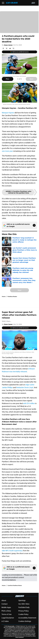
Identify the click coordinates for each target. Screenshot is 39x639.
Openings (21, 600)
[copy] (13, 48)
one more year (7, 151)
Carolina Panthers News (15, 585)
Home (4, 296)
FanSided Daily (24, 607)
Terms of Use (7, 614)
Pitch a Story (6, 611)
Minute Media (11, 626)
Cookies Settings (24, 621)
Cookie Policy (23, 614)
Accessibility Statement (27, 618)
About (4, 600)
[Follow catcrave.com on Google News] (34, 225)
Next (31, 79)
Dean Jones (8, 45)
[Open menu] (3, 3)
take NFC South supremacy (12, 551)
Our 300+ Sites (23, 604)
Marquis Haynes (8, 113)
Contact (4, 604)
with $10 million (29, 403)
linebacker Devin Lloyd (24, 387)
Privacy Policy (23, 611)
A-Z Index (5, 621)
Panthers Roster (12, 296)
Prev (7, 79)
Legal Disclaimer (8, 618)
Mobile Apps (6, 607)
